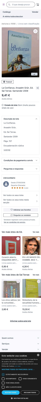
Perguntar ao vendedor (22, 215)
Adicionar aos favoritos (22, 210)
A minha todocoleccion (13, 16)
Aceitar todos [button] (10, 392)
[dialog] (20, 377)
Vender (35, 12)
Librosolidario (9, 178)
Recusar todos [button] (30, 392)
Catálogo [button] (7, 12)
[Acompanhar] (35, 31)
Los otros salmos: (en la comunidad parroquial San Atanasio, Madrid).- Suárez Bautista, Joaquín (11, 301)
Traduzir (9, 82)
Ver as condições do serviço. (15, 222)
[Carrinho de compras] (37, 4)
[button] (20, 118)
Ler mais (18, 366)
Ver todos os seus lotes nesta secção (16, 201)
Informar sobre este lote (20, 321)
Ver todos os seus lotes (13, 195)
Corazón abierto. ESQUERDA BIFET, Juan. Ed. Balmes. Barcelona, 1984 (9, 258)
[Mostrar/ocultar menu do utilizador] (3, 4)
